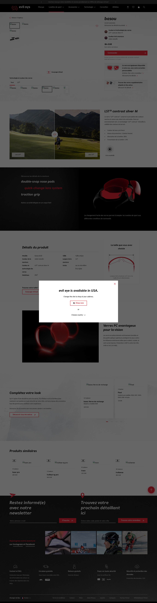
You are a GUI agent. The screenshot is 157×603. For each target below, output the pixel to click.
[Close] (114, 283)
